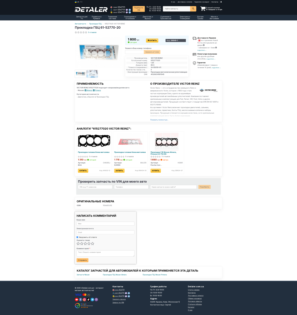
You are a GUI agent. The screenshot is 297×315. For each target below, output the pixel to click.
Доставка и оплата (185, 2)
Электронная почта (85, 228)
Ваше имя (81, 220)
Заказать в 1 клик (152, 52)
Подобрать (204, 187)
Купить (153, 40)
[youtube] (76, 299)
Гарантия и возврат (201, 2)
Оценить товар (83, 240)
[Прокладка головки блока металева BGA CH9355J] (94, 141)
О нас (173, 2)
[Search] (193, 8)
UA (78, 2)
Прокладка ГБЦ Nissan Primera (155, 275)
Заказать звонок (119, 299)
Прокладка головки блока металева (93, 152)
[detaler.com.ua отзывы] (84, 305)
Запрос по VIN (118, 303)
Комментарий (83, 248)
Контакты (214, 2)
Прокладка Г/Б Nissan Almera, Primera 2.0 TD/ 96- (164, 153)
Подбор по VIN (138, 9)
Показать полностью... (159, 120)
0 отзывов (92, 32)
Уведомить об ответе (88, 237)
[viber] (80, 299)
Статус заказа (193, 290)
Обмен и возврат (195, 298)
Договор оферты (195, 301)
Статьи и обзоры (195, 304)
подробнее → (201, 50)
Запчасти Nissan (83, 275)
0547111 (119, 7)
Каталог (191, 307)
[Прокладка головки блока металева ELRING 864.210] (130, 141)
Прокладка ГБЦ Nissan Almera (114, 275)
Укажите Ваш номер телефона (138, 48)
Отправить (82, 260)
